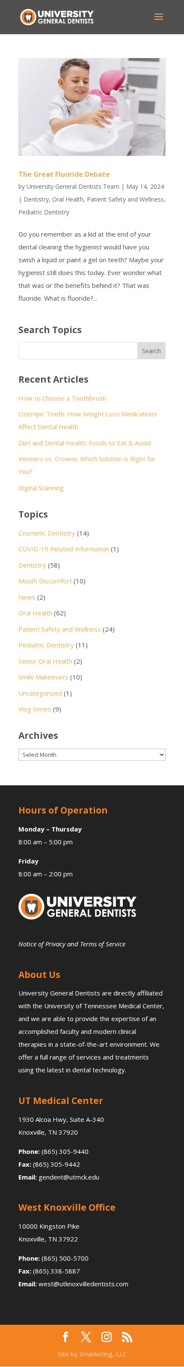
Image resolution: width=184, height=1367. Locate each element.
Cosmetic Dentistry (46, 533)
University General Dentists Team (73, 186)
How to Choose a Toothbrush (62, 398)
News (27, 597)
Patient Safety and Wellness (125, 199)
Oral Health (67, 199)
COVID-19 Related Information (63, 548)
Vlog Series (34, 709)
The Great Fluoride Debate (64, 174)
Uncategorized (40, 693)
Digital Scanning (41, 487)
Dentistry (36, 199)
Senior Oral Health (45, 661)
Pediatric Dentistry (43, 212)
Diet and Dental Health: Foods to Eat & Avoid (84, 443)
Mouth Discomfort (45, 581)
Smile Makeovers (43, 677)
